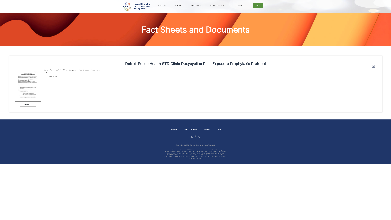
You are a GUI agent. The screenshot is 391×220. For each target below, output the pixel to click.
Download (28, 104)
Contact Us (238, 5)
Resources (195, 5)
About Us (162, 5)
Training (178, 5)
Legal (219, 129)
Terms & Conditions (190, 129)
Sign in (258, 5)
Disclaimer (207, 129)
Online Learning (216, 5)
